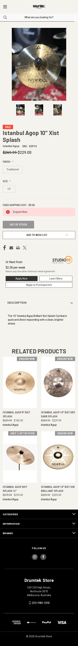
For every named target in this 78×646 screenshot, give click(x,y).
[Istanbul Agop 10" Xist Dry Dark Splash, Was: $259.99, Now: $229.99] (58, 382)
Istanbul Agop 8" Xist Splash (16, 414)
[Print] (18, 247)
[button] (39, 303)
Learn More (55, 278)
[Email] (11, 247)
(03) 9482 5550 (41, 602)
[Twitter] (24, 247)
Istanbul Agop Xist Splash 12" (15, 489)
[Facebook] (4, 247)
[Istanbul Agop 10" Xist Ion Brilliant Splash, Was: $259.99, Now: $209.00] (58, 457)
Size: (6, 181)
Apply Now (21, 278)
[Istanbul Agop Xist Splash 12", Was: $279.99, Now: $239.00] (19, 457)
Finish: (7, 161)
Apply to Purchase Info (39, 284)
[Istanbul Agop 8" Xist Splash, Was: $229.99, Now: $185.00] (19, 382)
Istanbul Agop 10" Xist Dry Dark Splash (58, 414)
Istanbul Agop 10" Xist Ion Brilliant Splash (58, 489)
